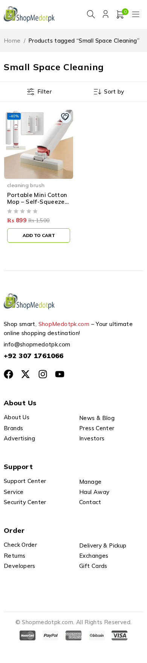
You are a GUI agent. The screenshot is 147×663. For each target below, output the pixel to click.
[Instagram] (42, 374)
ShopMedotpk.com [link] (64, 324)
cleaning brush (25, 185)
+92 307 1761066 (34, 355)
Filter (44, 91)
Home (12, 40)
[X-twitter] (25, 374)
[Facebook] (8, 374)
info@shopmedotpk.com (37, 344)
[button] (38, 235)
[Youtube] (59, 374)
